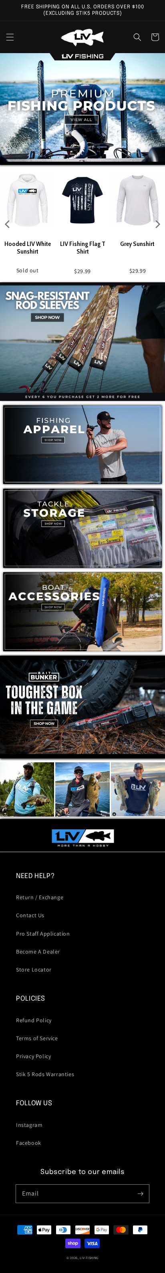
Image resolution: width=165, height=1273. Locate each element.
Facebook (28, 1142)
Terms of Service (37, 1038)
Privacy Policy (33, 1056)
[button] (10, 37)
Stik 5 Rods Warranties (45, 1074)
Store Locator (34, 969)
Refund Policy (34, 1020)
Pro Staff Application (43, 933)
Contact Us (30, 915)
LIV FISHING (89, 1257)
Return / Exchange (39, 897)
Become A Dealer (38, 951)
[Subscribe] (140, 1193)
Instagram (29, 1124)
